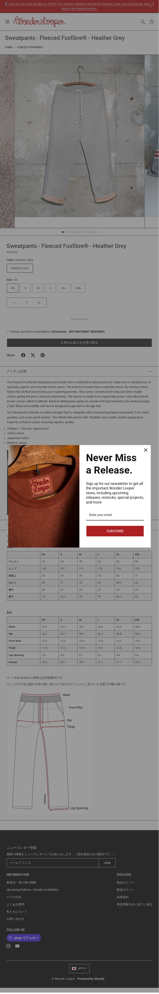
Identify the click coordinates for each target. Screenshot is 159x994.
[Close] (146, 450)
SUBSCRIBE (115, 531)
